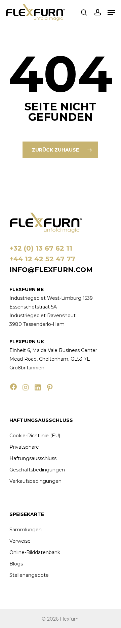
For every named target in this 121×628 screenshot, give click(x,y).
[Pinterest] (50, 387)
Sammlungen (25, 530)
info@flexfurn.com (51, 270)
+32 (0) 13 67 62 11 (40, 248)
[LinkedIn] (38, 387)
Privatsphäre (24, 447)
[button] (111, 12)
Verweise (20, 541)
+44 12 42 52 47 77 (42, 259)
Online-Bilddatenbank (34, 552)
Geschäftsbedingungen (37, 470)
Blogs (16, 564)
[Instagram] (26, 387)
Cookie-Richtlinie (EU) (34, 436)
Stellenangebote (29, 575)
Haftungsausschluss (32, 458)
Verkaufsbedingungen (35, 481)
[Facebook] (13, 387)
